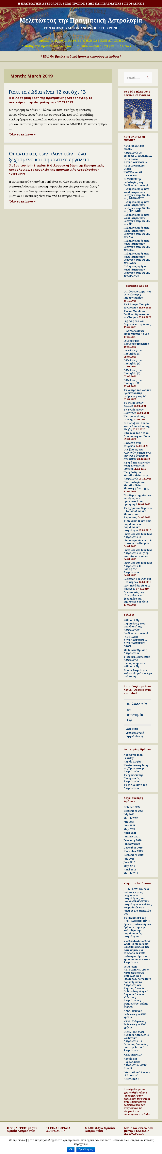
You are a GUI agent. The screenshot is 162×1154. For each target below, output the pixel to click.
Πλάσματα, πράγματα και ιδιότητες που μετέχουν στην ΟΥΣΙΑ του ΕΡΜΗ (137, 245)
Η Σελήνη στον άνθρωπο (132, 444)
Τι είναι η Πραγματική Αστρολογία (137, 658)
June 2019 (129, 862)
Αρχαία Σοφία (132, 761)
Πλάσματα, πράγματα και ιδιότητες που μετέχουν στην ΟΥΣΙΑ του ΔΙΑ (137, 232)
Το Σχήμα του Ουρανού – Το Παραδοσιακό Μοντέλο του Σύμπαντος (138, 512)
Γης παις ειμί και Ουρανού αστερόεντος (137, 322)
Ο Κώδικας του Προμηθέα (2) (133, 372)
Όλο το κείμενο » (22, 134)
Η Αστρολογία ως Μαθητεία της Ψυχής (136, 332)
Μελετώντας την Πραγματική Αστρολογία (81, 20)
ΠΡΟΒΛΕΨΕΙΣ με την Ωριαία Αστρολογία (22, 1129)
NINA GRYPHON (133, 1054)
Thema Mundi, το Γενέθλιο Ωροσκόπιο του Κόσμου (136, 314)
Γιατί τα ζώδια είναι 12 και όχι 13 (47, 91)
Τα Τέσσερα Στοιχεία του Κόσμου (137, 306)
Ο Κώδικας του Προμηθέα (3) (133, 362)
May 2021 (129, 829)
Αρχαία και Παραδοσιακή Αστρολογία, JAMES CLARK (135, 1063)
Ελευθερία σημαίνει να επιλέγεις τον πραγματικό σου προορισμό (137, 500)
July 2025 (129, 814)
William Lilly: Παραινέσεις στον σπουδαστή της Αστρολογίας (134, 625)
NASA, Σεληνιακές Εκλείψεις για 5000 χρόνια (135, 1024)
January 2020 (132, 844)
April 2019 (130, 869)
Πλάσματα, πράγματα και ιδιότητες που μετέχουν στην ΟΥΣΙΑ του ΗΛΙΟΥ (137, 258)
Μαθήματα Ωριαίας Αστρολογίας (135, 651)
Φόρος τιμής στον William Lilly (135, 665)
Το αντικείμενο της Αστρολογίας (50, 100)
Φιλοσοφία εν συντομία (137, 712)
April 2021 (130, 832)
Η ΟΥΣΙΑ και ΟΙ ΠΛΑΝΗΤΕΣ (133, 174)
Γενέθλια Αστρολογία (136, 633)
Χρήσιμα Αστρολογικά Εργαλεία (135, 732)
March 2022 (131, 818)
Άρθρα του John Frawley (27, 165)
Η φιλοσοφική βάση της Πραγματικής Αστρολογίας (48, 98)
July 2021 (129, 822)
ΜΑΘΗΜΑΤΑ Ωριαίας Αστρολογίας (100, 1129)
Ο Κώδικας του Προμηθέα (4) (133, 352)
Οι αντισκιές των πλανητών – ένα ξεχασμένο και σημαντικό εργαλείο (49, 156)
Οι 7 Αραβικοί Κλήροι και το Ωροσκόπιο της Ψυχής (137, 426)
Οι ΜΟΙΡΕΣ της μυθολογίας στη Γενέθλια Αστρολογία (136, 182)
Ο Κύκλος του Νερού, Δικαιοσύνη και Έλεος (137, 434)
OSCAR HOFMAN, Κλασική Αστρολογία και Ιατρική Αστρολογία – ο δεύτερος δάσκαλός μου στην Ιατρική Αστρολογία (136, 1041)
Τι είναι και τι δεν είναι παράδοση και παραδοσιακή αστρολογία (137, 525)
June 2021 (129, 825)
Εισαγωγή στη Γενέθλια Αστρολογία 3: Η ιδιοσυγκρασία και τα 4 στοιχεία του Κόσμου (138, 538)
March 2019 (131, 873)
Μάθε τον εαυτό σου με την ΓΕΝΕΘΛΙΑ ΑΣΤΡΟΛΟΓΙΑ (138, 1130)
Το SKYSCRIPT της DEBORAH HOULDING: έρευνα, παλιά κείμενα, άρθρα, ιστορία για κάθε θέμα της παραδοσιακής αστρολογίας (138, 927)
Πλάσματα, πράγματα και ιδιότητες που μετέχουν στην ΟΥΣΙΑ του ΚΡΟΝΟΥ (137, 271)
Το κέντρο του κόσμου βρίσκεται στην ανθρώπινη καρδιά (137, 393)
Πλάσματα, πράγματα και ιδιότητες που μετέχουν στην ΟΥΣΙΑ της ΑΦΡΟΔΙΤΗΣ (137, 193)
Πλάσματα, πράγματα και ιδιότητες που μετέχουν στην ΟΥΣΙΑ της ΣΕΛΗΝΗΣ (137, 206)
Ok (70, 1149)
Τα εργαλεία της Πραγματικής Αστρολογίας (64, 169)
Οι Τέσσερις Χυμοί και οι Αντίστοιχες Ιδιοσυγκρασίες (137, 294)
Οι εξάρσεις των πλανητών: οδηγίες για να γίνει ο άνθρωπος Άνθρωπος (137, 454)
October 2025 (132, 807)
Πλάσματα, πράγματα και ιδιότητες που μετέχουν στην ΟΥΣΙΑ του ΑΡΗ (137, 219)
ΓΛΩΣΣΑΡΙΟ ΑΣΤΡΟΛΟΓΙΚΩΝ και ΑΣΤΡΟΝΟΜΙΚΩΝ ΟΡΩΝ (136, 164)
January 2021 (132, 836)
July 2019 (129, 858)
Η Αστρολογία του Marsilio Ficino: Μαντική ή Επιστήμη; (136, 485)
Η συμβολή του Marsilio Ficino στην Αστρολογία (136, 475)
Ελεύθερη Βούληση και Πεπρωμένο (137, 580)
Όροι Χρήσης (86, 1149)
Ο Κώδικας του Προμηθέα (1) (133, 381)
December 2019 (133, 847)
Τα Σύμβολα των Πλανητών (134, 411)
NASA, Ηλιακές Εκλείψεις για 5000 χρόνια (135, 1014)
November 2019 (133, 851)
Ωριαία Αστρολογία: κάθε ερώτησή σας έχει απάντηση (138, 673)
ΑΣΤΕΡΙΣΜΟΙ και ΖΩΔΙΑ (134, 147)
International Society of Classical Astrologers (137, 1075)
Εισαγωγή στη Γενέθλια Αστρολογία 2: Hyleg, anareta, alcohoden (138, 553)
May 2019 (129, 866)
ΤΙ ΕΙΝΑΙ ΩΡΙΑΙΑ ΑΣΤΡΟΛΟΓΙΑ (58, 1129)
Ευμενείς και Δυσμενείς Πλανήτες (136, 342)
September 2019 (133, 855)
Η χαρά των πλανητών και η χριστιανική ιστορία (137, 465)
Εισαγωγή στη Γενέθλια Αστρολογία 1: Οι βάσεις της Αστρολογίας (138, 567)
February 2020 (132, 840)
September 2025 (133, 811)
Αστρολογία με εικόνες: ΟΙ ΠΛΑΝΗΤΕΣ (138, 154)
